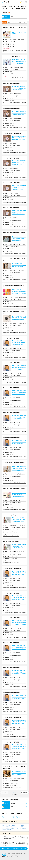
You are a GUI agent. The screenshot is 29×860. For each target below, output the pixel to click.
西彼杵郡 (24, 828)
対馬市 (21, 826)
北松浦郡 (18, 828)
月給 (25, 22)
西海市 (12, 826)
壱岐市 (22, 825)
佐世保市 (8, 825)
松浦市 (7, 828)
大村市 (17, 825)
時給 (15, 22)
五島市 (7, 826)
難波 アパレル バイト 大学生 (8, 817)
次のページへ (24, 792)
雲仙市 (3, 826)
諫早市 (13, 825)
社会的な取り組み (19, 853)
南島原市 (13, 828)
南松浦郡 (9, 829)
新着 (9, 22)
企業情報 (9, 853)
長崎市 (3, 825)
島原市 (16, 826)
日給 (20, 22)
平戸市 (3, 828)
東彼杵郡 (4, 829)
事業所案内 (13, 853)
